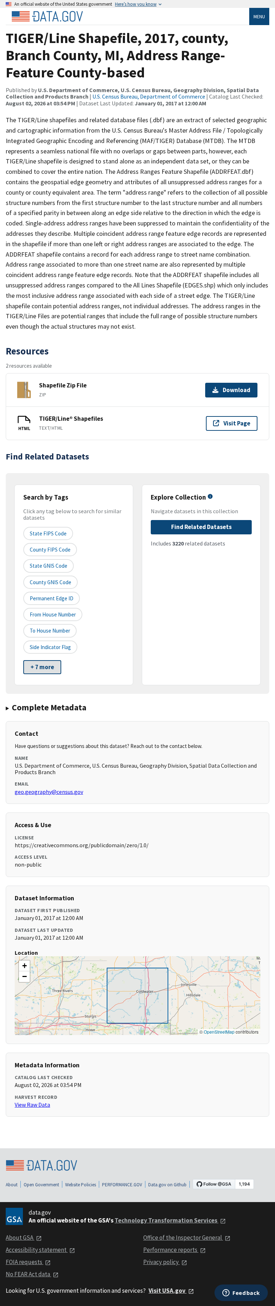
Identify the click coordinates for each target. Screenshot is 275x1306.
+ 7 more (42, 667)
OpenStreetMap (219, 1032)
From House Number (53, 614)
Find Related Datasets (201, 527)
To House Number (50, 630)
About (12, 1185)
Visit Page (236, 423)
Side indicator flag (50, 647)
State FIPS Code (48, 533)
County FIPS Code (50, 549)
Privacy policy (161, 1262)
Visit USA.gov (168, 1291)
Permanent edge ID (51, 598)
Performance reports (170, 1250)
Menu (259, 16)
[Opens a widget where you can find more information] (241, 1293)
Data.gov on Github (167, 1185)
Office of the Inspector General (183, 1237)
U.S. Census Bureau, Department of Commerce (148, 96)
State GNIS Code (48, 565)
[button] (24, 966)
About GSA (20, 1237)
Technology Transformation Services (166, 1220)
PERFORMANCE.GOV (122, 1185)
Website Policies (80, 1185)
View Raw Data (32, 1104)
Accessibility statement (37, 1250)
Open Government (41, 1185)
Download (236, 390)
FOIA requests (24, 1262)
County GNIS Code (50, 582)
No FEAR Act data (28, 1274)
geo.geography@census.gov (49, 791)
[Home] (47, 16)
